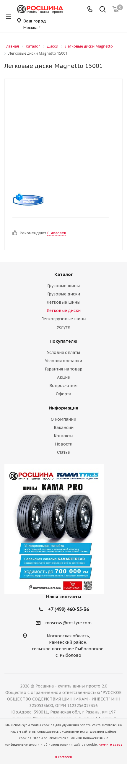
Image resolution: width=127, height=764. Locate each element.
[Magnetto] (58, 199)
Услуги (63, 327)
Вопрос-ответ (63, 385)
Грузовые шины (63, 285)
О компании (63, 419)
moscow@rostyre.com (68, 622)
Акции (63, 377)
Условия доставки (63, 360)
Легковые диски (64, 310)
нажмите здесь (110, 745)
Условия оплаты (63, 352)
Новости (63, 444)
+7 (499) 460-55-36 (68, 609)
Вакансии (64, 427)
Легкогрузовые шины (63, 318)
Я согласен (63, 757)
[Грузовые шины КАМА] (63, 529)
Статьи (63, 452)
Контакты (63, 435)
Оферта (63, 393)
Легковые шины (63, 302)
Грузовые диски (63, 294)
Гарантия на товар (63, 369)
